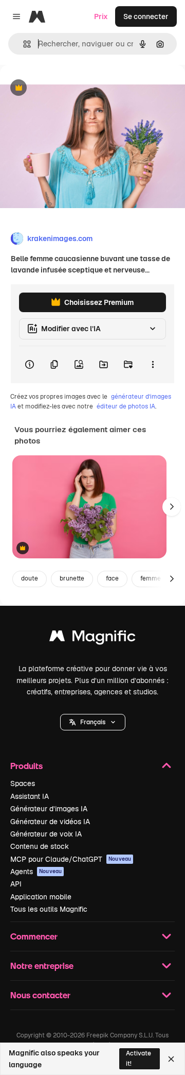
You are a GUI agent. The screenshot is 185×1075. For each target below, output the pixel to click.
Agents (36, 871)
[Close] (171, 1059)
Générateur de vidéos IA (50, 821)
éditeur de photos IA (126, 406)
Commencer (34, 936)
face (112, 578)
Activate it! (138, 1058)
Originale (67, 88)
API (16, 884)
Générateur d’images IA (48, 808)
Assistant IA (29, 796)
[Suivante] (171, 506)
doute (29, 578)
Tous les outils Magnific (48, 909)
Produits (26, 765)
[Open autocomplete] (23, 44)
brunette (72, 578)
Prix (101, 16)
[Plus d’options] (152, 364)
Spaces (22, 783)
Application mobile (40, 896)
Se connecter (146, 16)
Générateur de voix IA (46, 834)
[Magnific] (92, 638)
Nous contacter (40, 994)
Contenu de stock (39, 846)
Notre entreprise (41, 965)
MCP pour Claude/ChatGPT (70, 859)
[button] (92, 722)
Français (92, 722)
